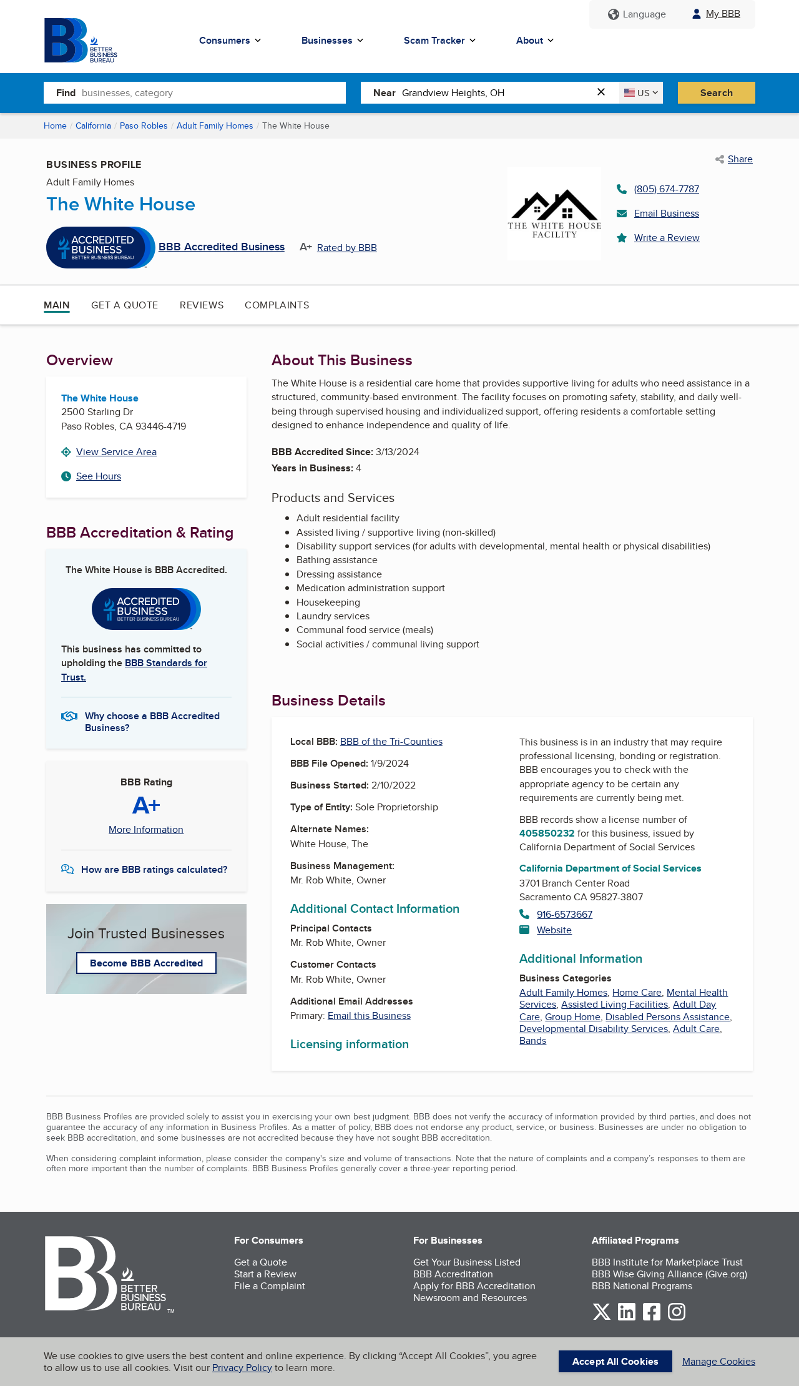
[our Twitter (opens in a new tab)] (602, 1318)
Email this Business (369, 1015)
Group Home (572, 1017)
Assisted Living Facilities (614, 1004)
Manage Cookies (718, 1361)
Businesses (327, 40)
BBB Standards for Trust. (134, 670)
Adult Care (696, 1028)
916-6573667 (564, 914)
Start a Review (265, 1274)
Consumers (224, 40)
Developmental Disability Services (593, 1028)
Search (716, 93)
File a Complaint (269, 1286)
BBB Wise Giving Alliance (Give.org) (669, 1274)
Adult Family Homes (215, 125)
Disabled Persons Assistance (667, 1017)
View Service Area (116, 452)
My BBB (723, 13)
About (529, 40)
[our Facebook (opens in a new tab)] (652, 1318)
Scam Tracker (434, 40)
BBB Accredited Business (222, 247)
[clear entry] (605, 93)
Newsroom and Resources (470, 1297)
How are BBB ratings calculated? (154, 869)
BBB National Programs (642, 1286)
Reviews (201, 305)
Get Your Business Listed (467, 1262)
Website (554, 930)
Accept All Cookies (615, 1361)
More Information (146, 830)
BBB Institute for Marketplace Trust (667, 1262)
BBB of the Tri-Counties (391, 741)
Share (740, 159)
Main (57, 305)
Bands (532, 1040)
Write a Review (667, 237)
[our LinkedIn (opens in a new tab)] (627, 1318)
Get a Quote (125, 305)
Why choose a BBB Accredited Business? (152, 721)
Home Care (637, 992)
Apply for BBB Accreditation (474, 1286)
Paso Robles (144, 125)
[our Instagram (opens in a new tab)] (677, 1318)
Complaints (277, 305)
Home (55, 125)
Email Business (666, 213)
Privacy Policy (242, 1367)
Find (66, 93)
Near (384, 93)
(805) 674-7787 (666, 189)
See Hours (98, 476)
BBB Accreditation (453, 1274)
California (93, 125)
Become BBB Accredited (146, 963)
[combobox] (214, 92)
